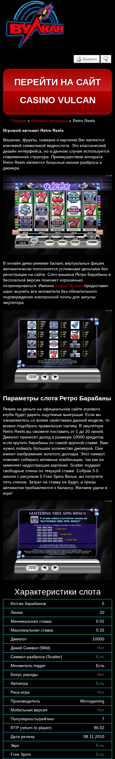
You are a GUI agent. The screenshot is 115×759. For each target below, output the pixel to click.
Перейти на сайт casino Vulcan (57, 91)
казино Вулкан (69, 285)
